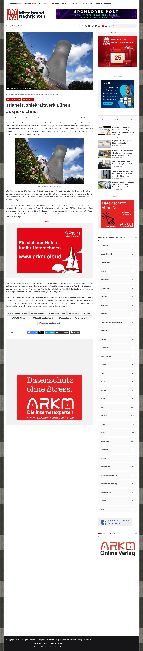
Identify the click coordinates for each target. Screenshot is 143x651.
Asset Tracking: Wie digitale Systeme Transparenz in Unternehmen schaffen (123, 184)
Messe (76, 3)
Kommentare (129, 119)
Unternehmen (14, 3)
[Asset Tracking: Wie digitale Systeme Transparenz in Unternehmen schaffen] (104, 185)
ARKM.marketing (49, 222)
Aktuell (104, 119)
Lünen (87, 313)
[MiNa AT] (102, 26)
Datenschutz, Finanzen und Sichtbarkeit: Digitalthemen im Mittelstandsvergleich (123, 153)
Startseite (10, 94)
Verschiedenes (28, 99)
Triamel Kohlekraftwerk (43, 318)
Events (30, 3)
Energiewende (38, 313)
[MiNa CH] (99, 26)
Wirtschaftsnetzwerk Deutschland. (52, 647)
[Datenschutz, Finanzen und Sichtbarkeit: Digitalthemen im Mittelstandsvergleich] (104, 154)
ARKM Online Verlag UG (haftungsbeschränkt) (61, 640)
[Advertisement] (49, 359)
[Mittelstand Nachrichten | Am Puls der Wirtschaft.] (25, 15)
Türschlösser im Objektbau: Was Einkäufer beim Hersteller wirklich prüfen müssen (123, 173)
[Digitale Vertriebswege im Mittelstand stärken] (104, 144)
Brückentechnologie (18, 313)
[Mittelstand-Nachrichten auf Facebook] (115, 525)
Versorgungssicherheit (50, 323)
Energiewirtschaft (57, 313)
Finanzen (44, 3)
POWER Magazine (20, 318)
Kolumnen (88, 3)
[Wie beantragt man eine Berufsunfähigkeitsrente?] (104, 164)
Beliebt (115, 119)
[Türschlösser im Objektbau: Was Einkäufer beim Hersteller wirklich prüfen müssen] (104, 174)
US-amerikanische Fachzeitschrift (73, 318)
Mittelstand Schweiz (56, 643)
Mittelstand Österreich (41, 643)
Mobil (66, 3)
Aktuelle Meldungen (21, 94)
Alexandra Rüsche (14, 118)
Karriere (56, 3)
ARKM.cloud (86, 640)
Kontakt (109, 3)
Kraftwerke (74, 313)
